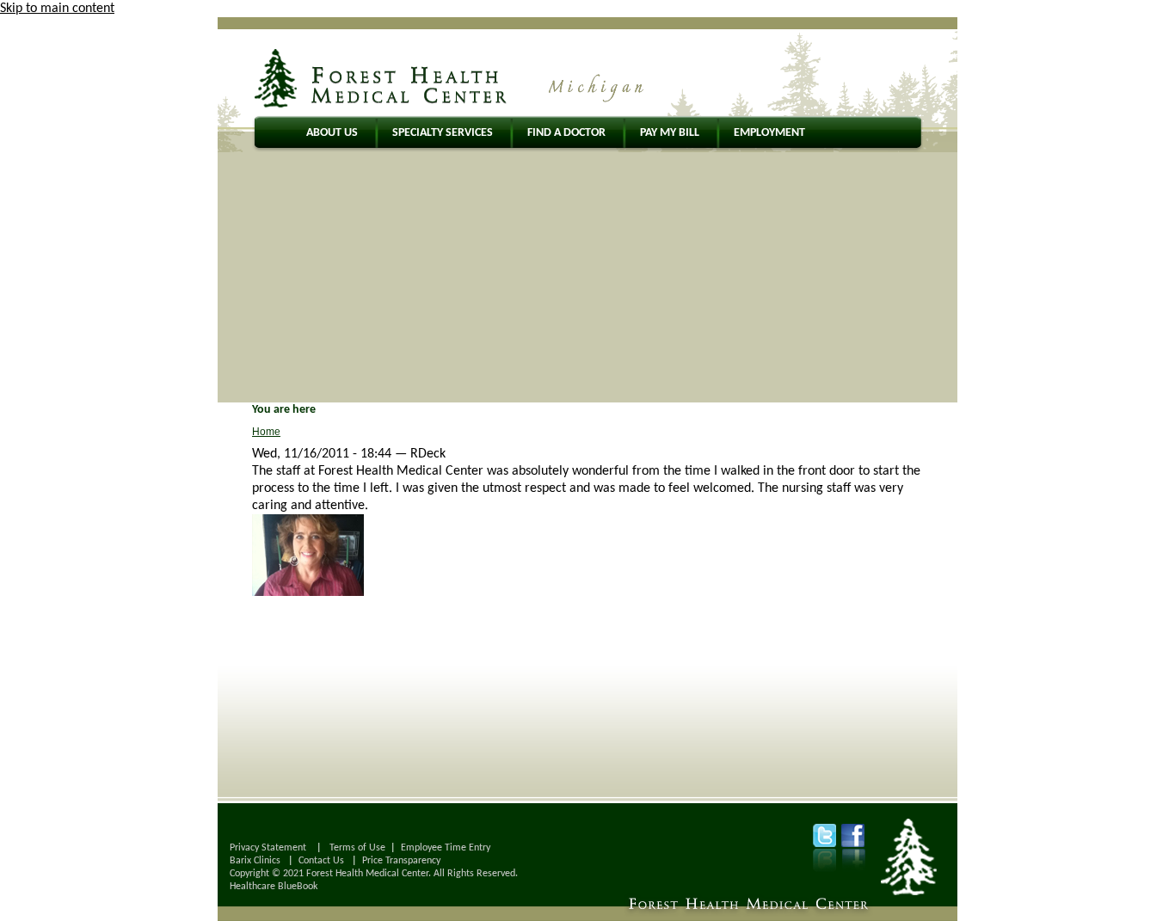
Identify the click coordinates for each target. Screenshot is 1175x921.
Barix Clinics (255, 861)
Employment (769, 132)
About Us (332, 132)
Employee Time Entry (445, 848)
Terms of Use (357, 848)
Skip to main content (57, 8)
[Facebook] (852, 835)
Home (266, 432)
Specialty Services (442, 132)
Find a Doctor (566, 132)
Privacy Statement (268, 848)
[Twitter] (824, 835)
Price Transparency (401, 861)
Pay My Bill (669, 132)
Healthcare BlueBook (273, 886)
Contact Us (321, 861)
